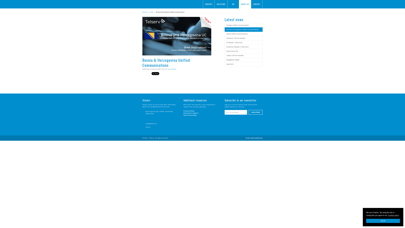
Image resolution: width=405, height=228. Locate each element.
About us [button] (245, 4)
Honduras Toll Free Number (235, 38)
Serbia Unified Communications (237, 34)
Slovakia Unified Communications (237, 25)
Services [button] (208, 4)
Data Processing (190, 115)
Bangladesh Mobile (232, 60)
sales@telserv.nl (151, 124)
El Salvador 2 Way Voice (234, 42)
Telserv (148, 127)
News (152, 12)
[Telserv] (150, 4)
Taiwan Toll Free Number (235, 55)
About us (145, 12)
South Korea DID (232, 51)
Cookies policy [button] (393, 215)
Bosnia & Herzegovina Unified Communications (242, 29)
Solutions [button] (221, 4)
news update (171, 69)
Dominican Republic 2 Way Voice (237, 47)
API (233, 4)
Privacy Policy (189, 111)
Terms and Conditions (254, 138)
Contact (256, 4)
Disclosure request (191, 113)
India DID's (230, 64)
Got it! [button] (383, 221)
